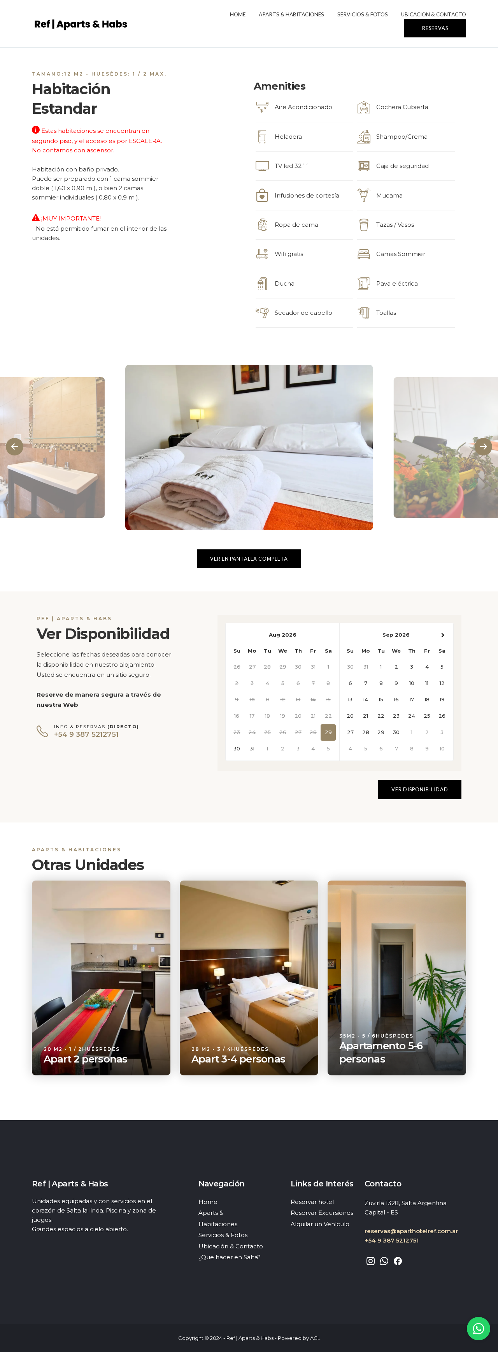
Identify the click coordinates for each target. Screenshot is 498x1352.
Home (237, 14)
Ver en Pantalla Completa (249, 559)
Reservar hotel (312, 1202)
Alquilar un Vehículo (320, 1224)
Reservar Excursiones (322, 1212)
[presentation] (14, 446)
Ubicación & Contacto (433, 14)
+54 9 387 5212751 (392, 1240)
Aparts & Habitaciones (291, 14)
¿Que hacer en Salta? (229, 1257)
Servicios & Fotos (362, 14)
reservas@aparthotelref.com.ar (411, 1231)
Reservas (435, 28)
